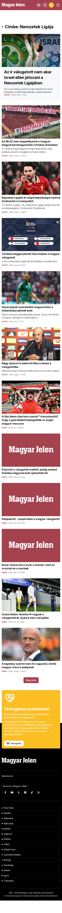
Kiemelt (7, 813)
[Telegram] (25, 792)
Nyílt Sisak (8, 823)
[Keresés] (45, 5)
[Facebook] (5, 792)
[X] (18, 792)
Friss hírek (8, 808)
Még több (31, 680)
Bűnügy (7, 860)
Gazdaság (8, 865)
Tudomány (9, 881)
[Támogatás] (51, 5)
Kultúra (7, 870)
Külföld (7, 839)
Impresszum (7, 776)
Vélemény (8, 818)
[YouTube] (12, 792)
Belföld (7, 828)
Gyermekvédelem (12, 854)
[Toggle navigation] (57, 5)
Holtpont (8, 834)
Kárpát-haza (9, 849)
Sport (6, 875)
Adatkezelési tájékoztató (33, 896)
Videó (7, 844)
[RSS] (38, 792)
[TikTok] (31, 792)
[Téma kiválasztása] (38, 5)
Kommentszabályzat (13, 896)
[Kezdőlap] (13, 5)
